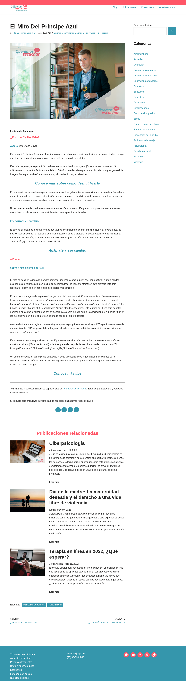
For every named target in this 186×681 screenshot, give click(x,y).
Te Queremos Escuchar (24, 33)
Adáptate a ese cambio (67, 250)
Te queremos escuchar (74, 388)
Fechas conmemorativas (146, 124)
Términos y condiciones (22, 654)
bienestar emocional (33, 605)
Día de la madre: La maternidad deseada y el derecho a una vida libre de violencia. (85, 497)
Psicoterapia (102, 33)
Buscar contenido (143, 25)
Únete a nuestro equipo (22, 666)
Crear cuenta (147, 7)
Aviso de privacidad (20, 658)
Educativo (139, 86)
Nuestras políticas (19, 678)
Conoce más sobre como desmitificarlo (67, 183)
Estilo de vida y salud (144, 113)
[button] (118, 7)
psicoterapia (55, 605)
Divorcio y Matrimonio (64, 33)
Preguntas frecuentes (21, 662)
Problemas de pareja (144, 140)
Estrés (137, 119)
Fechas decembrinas (144, 129)
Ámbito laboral (141, 54)
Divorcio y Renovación (85, 33)
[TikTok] (154, 654)
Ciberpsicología (67, 443)
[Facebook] (126, 654)
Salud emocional (142, 151)
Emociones (139, 102)
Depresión (139, 64)
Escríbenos (16, 670)
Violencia (138, 162)
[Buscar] (172, 31)
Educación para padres (146, 81)
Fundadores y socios (21, 674)
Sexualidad (139, 156)
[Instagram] (140, 654)
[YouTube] (133, 654)
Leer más (54, 481)
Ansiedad (138, 59)
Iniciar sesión (130, 7)
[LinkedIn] (147, 654)
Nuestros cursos (167, 7)
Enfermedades (141, 108)
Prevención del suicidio (146, 135)
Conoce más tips (68, 373)
